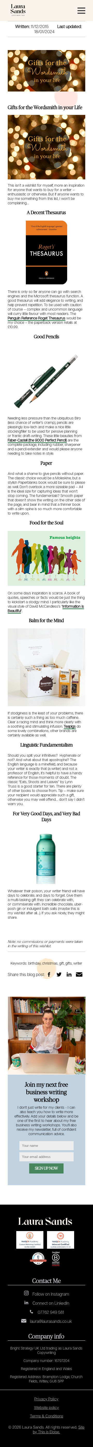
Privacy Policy (46, 1398)
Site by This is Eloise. (58, 1429)
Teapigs (70, 726)
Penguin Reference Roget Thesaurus (36, 318)
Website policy (46, 1407)
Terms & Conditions (46, 1416)
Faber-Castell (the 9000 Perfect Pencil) (37, 440)
